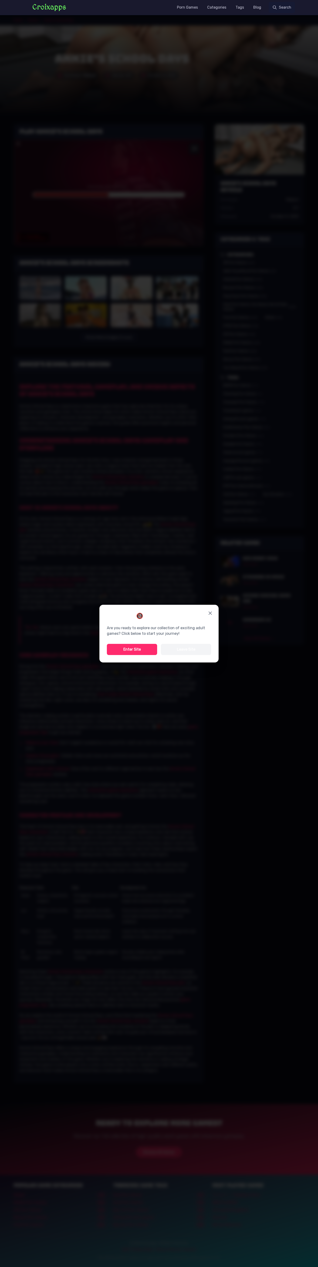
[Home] (49, 7)
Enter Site (132, 649)
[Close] (210, 613)
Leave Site (186, 649)
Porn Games (187, 7)
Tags (240, 7)
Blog (257, 7)
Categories (216, 7)
